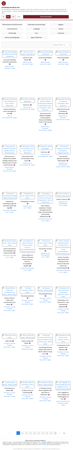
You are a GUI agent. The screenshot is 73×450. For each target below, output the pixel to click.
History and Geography (12, 37)
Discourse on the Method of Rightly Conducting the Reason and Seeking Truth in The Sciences (45, 118)
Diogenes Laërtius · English (63, 166)
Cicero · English (10, 212)
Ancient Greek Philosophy (63, 401)
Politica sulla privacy (24, 449)
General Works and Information (12, 24)
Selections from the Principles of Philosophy (63, 111)
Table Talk (8, 341)
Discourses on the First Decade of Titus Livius (27, 158)
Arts (36, 33)
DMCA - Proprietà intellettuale (45, 449)
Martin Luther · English (9, 310)
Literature (61, 33)
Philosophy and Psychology (36, 24)
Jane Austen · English (9, 68)
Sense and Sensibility (45, 58)
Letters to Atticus (61, 199)
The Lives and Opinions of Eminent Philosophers (63, 158)
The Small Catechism (27, 296)
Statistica (57, 449)
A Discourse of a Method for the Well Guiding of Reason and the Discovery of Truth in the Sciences (9, 160)
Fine (64, 433)
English (11, 64)
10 (55, 433)
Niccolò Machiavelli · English (9, 117)
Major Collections (36, 37)
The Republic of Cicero (27, 201)
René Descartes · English (45, 130)
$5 (3, 16)
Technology (12, 33)
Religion (60, 24)
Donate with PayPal (46, 16)
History (9, 116)
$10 (8, 16)
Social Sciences (12, 29)
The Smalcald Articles (45, 294)
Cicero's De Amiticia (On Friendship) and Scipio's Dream (9, 251)
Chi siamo (44, 444)
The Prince (26, 105)
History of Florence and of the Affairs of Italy (9, 111)
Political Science (27, 107)
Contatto (33, 449)
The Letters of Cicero (45, 249)
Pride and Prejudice (63, 58)
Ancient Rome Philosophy (9, 210)
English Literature (9, 66)
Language (36, 29)
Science (60, 29)
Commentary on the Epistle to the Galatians (63, 347)
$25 (13, 16)
